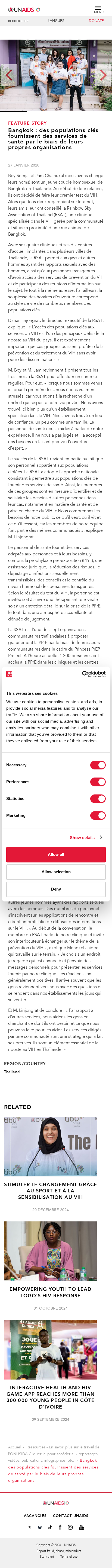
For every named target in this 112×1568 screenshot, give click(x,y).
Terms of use (68, 1557)
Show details (82, 837)
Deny (56, 889)
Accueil (14, 1447)
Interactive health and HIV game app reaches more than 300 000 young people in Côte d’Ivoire (51, 1397)
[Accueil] (24, 8)
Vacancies (35, 1516)
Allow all (56, 854)
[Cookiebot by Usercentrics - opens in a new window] (82, 674)
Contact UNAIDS (70, 1516)
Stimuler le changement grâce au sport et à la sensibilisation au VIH (50, 1191)
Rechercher (18, 21)
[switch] (98, 781)
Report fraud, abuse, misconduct (59, 1551)
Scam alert (47, 1557)
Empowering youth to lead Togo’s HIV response (51, 1292)
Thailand (12, 1072)
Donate (96, 21)
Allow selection (56, 871)
